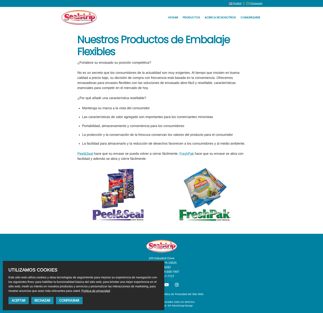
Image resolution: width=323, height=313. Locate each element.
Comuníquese (250, 17)
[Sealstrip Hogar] (79, 17)
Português (256, 3)
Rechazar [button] (42, 300)
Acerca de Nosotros (220, 17)
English (237, 3)
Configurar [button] (69, 300)
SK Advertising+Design (180, 305)
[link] (95, 290)
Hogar (173, 17)
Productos (191, 17)
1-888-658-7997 (72, 3)
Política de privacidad (95, 290)
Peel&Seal (85, 153)
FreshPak (186, 153)
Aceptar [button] (18, 300)
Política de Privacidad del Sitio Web (182, 294)
